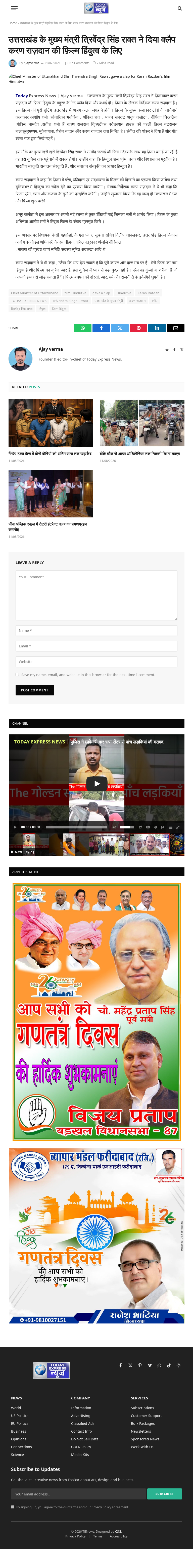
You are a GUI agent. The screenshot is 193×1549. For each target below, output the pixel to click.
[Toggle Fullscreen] (178, 827)
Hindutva (124, 293)
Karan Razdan (149, 293)
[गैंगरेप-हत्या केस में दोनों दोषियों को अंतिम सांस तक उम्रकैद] (51, 423)
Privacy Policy (101, 1507)
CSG (118, 1531)
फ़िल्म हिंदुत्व (59, 308)
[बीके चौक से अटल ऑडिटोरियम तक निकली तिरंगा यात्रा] (142, 423)
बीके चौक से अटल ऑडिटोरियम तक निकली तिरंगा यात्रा (140, 453)
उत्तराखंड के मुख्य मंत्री (108, 300)
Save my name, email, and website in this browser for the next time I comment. (88, 674)
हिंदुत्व (42, 308)
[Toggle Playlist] (170, 827)
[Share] (140, 827)
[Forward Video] (163, 827)
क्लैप (154, 300)
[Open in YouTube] (148, 827)
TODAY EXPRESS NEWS (28, 300)
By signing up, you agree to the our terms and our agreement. (72, 1507)
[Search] (179, 8)
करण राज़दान (137, 300)
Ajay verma (31, 63)
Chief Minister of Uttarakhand (34, 293)
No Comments (79, 63)
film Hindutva (75, 293)
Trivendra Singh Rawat (70, 300)
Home (13, 23)
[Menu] (14, 8)
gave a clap (101, 293)
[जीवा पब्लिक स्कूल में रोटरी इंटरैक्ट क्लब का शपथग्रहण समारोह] (51, 493)
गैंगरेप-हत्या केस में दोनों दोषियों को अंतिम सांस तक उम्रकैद (50, 453)
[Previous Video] (155, 827)
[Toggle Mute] (113, 827)
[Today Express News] (96, 8)
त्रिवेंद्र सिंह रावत (21, 308)
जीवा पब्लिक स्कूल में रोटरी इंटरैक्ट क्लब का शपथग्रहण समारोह (48, 526)
